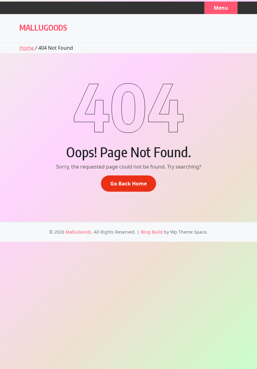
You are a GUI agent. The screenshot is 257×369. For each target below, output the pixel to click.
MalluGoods (43, 27)
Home (27, 47)
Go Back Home (128, 183)
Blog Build (152, 232)
